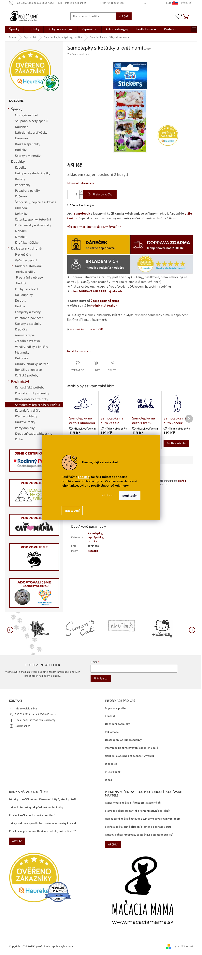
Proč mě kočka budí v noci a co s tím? (32, 815)
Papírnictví (20, 381)
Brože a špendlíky (27, 144)
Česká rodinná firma (105, 301)
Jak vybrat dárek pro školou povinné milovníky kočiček (43, 823)
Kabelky (20, 167)
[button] (192, 630)
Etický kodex (113, 772)
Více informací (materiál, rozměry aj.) (92, 227)
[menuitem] (14, 29)
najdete (96, 291)
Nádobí (21, 283)
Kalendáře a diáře (27, 410)
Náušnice (21, 127)
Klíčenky (21, 196)
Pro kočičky (23, 254)
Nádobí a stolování (28, 266)
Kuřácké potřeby (26, 375)
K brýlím (21, 231)
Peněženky (22, 185)
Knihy (19, 439)
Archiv (17, 841)
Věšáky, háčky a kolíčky (31, 346)
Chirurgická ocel (26, 115)
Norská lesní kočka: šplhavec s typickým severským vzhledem (142, 819)
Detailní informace (78, 351)
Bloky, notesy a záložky (31, 399)
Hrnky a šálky (25, 271)
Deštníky (21, 213)
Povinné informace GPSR (86, 329)
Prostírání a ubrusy (29, 277)
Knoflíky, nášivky (26, 242)
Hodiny (20, 306)
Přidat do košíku (102, 194)
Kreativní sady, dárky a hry (33, 433)
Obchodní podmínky (117, 724)
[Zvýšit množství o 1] (81, 192)
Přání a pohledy (26, 416)
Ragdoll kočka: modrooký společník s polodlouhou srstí (139, 835)
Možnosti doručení (80, 183)
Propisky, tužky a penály (32, 393)
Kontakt (110, 716)
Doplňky (18, 161)
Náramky (21, 138)
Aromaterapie (25, 335)
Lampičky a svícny (28, 312)
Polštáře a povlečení (29, 318)
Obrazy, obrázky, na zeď (32, 364)
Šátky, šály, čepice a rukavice (35, 202)
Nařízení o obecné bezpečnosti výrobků (129, 756)
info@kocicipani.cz (26, 709)
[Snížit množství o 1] (81, 196)
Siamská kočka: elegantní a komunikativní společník (137, 811)
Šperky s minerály (27, 155)
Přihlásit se (101, 678)
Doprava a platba (115, 708)
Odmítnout (107, 495)
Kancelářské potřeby (29, 387)
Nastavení (72, 510)
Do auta (20, 300)
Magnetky (22, 352)
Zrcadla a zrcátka (27, 340)
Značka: (78, 54)
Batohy (20, 179)
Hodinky (20, 149)
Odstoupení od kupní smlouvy (123, 740)
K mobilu (21, 236)
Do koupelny (24, 294)
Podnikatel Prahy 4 (103, 305)
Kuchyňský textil (26, 289)
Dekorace (22, 358)
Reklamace (112, 732)
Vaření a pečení (26, 260)
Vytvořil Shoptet (183, 946)
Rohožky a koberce (28, 369)
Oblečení (21, 208)
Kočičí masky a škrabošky (33, 225)
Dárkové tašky (25, 422)
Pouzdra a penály (27, 190)
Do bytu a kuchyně (26, 248)
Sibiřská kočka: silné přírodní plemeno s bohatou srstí (138, 827)
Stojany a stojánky (28, 323)
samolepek (82, 213)
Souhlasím (129, 495)
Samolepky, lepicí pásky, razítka (37, 404)
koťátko (93, 551)
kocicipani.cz (22, 726)
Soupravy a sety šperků (31, 121)
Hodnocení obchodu (112, 3)
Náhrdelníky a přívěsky (31, 132)
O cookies (111, 764)
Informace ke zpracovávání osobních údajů (131, 748)
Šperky (16, 109)
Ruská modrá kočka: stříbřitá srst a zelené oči (133, 803)
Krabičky (21, 329)
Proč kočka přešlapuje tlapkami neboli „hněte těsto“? (42, 831)
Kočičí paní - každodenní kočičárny (35, 720)
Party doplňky (25, 428)
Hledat (123, 16)
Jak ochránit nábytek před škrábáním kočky (36, 807)
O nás (108, 780)
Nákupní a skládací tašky (32, 173)
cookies (83, 477)
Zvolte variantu (176, 443)
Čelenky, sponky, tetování (33, 219)
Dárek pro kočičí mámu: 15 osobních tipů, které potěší (42, 799)
